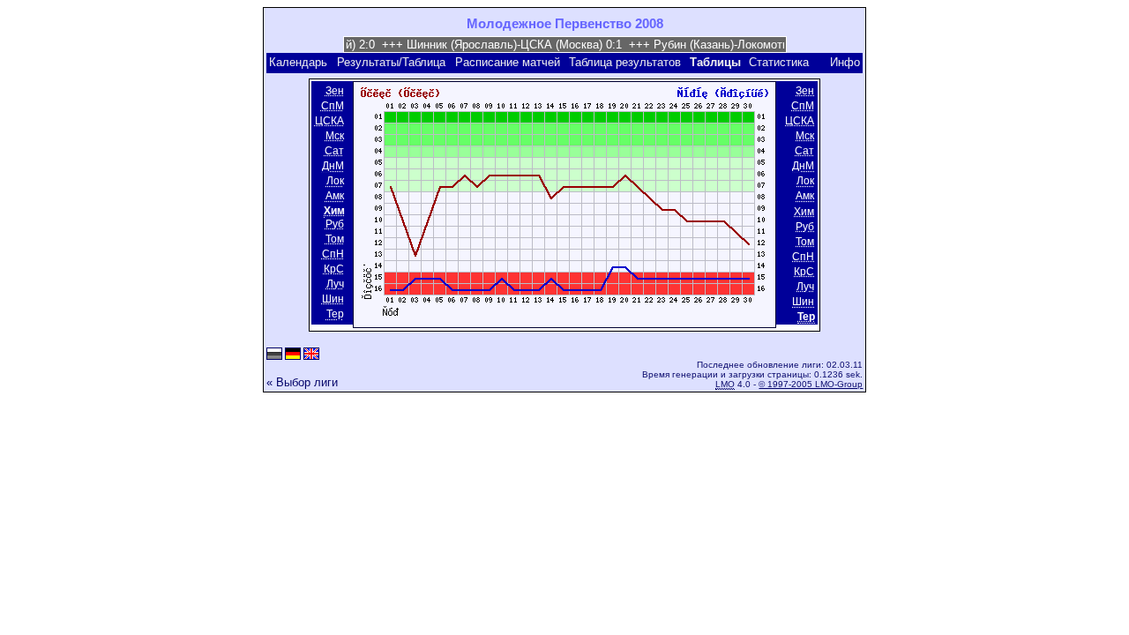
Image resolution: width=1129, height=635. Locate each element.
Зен (334, 91)
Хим (804, 211)
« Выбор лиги (302, 382)
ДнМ (333, 166)
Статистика (779, 62)
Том (334, 239)
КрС (334, 269)
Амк (334, 196)
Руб (334, 224)
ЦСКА (329, 121)
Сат (334, 151)
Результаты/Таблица (391, 62)
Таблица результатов (625, 62)
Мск (334, 136)
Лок (335, 182)
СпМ (332, 106)
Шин (333, 299)
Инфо (845, 62)
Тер (335, 314)
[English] (311, 355)
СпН (333, 254)
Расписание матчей (507, 62)
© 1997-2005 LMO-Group (811, 384)
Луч (335, 284)
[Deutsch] (293, 355)
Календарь (298, 62)
